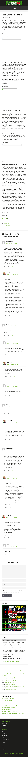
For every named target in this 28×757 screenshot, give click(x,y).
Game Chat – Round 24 (7, 709)
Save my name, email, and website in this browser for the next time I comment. (12, 591)
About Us (4, 725)
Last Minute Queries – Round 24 (9, 705)
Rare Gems (6, 223)
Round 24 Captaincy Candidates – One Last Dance (13, 713)
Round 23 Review (6, 715)
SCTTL (3, 742)
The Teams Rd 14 (8, 225)
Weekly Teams (5, 739)
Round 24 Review (11, 684)
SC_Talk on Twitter (6, 749)
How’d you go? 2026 (10, 672)
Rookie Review (5, 741)
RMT (3, 731)
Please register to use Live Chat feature (11, 661)
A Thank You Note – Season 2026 (9, 711)
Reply (13, 266)
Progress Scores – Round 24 (8, 707)
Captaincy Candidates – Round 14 (11, 227)
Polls (3, 737)
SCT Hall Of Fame (6, 723)
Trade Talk (4, 733)
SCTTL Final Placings (10, 677)
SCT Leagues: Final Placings (14, 670)
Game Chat (4, 735)
